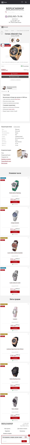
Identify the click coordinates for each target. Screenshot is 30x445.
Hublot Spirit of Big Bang (15, 192)
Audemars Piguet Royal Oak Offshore (15, 349)
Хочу (24, 441)
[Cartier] (15, 275)
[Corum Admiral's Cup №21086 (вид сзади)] (17, 40)
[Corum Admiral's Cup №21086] (12, 40)
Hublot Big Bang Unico (15, 378)
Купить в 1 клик (15, 76)
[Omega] (15, 215)
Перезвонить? (15, 18)
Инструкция (4, 163)
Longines (15, 319)
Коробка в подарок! (6, 159)
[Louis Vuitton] (15, 245)
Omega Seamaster (15, 222)
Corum (12, 30)
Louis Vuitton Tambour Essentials (15, 252)
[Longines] (15, 312)
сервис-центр (11, 109)
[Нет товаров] (26, 2)
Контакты (22, 431)
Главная (6, 30)
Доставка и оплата (22, 428)
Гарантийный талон (6, 161)
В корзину (15, 73)
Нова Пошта (17, 99)
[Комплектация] (22, 153)
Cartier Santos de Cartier (15, 282)
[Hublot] (15, 185)
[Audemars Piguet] (15, 341)
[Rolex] (15, 401)
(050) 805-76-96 (15, 16)
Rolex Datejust (15, 408)
